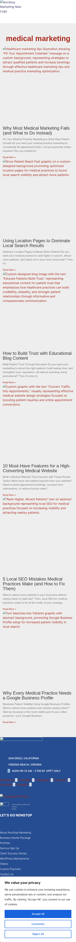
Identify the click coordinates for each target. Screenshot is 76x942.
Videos (4, 863)
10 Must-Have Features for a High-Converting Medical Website (36, 468)
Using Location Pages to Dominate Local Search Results (36, 243)
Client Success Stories (13, 853)
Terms (14, 809)
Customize (38, 923)
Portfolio (5, 842)
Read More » (9, 157)
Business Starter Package (15, 837)
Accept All (38, 913)
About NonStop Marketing (15, 832)
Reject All (38, 933)
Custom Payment (10, 868)
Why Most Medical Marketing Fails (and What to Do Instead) (36, 130)
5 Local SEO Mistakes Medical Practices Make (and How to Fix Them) (34, 583)
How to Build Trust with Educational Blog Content (37, 356)
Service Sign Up (9, 848)
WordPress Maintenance (14, 858)
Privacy (14, 807)
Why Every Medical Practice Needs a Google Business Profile (37, 695)
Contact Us (6, 874)
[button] (38, 20)
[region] (38, 909)
